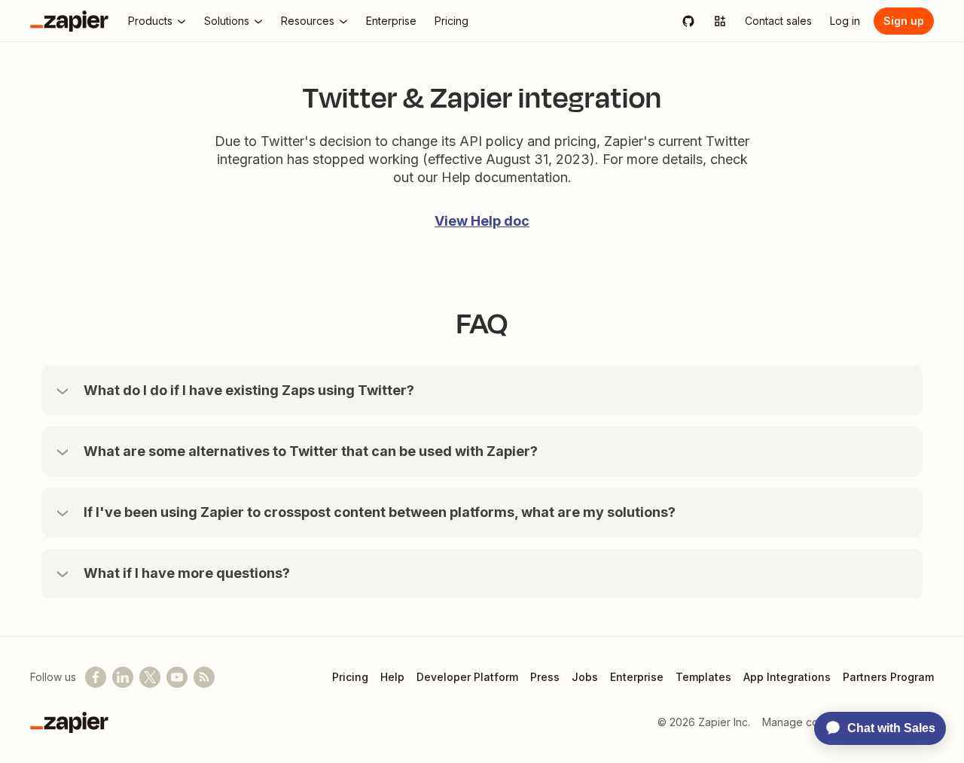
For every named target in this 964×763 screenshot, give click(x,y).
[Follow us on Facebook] (95, 677)
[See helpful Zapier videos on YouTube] (177, 677)
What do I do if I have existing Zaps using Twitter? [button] (249, 390)
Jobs (585, 676)
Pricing (350, 676)
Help (392, 676)
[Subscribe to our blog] (204, 677)
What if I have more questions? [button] (187, 573)
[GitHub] (688, 21)
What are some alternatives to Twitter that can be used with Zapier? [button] (311, 451)
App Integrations (787, 676)
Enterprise (637, 676)
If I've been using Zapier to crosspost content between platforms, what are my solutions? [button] (380, 512)
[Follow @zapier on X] (149, 677)
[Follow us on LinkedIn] (122, 677)
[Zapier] (69, 21)
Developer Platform (467, 676)
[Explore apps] (720, 21)
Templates (703, 676)
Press (545, 676)
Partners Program (888, 676)
